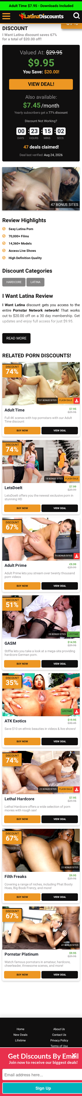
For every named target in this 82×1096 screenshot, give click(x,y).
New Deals (20, 1034)
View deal (60, 430)
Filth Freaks (15, 877)
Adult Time (15, 410)
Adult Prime (16, 565)
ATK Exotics (15, 721)
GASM (10, 643)
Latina (35, 282)
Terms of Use (59, 1046)
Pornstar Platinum (21, 954)
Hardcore (13, 282)
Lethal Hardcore (19, 799)
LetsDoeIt (13, 488)
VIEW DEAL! (41, 84)
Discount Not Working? (41, 121)
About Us (59, 1029)
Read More (16, 338)
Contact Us (59, 1034)
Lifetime (20, 1040)
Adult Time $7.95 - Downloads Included (41, 6)
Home (20, 1029)
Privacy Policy (59, 1040)
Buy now (22, 430)
